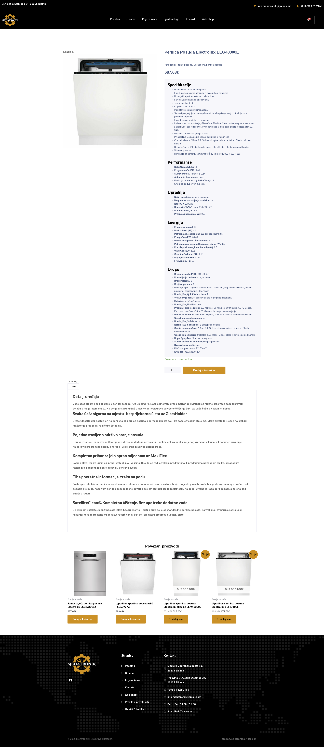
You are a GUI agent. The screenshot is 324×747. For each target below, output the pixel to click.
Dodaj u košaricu (204, 370)
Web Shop (208, 19)
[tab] (73, 386)
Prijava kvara (149, 19)
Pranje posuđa (184, 64)
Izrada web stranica (233, 738)
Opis (73, 386)
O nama (131, 19)
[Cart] (308, 20)
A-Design (251, 738)
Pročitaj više (176, 619)
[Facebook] (71, 680)
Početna (115, 19)
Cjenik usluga (171, 19)
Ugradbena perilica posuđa (208, 64)
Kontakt (190, 19)
